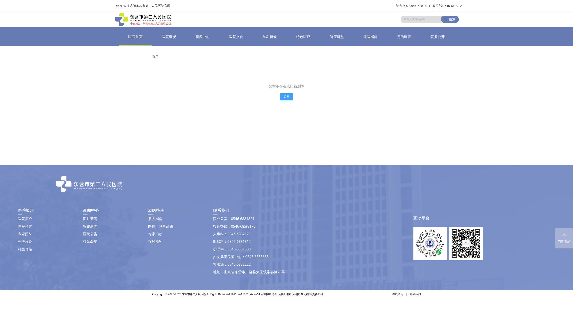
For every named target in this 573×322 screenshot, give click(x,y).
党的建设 (404, 36)
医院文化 (236, 36)
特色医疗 (303, 36)
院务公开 (437, 36)
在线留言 (397, 294)
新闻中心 (202, 36)
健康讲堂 (337, 36)
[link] (155, 56)
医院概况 (169, 36)
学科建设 (270, 36)
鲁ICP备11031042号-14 (245, 294)
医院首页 (135, 36)
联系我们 (415, 294)
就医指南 (370, 36)
